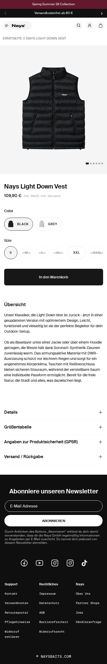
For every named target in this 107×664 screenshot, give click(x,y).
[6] (102, 163)
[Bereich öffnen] (100, 412)
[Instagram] (56, 563)
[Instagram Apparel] (71, 563)
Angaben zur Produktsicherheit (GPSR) (41, 442)
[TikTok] (84, 563)
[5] (99, 163)
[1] (87, 163)
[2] (91, 163)
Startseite (12, 38)
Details (10, 412)
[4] (96, 163)
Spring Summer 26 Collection (53, 4)
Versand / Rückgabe (23, 456)
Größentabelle (17, 427)
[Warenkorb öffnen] (100, 25)
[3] (94, 163)
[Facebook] (25, 563)
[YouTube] (41, 563)
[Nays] (20, 25)
